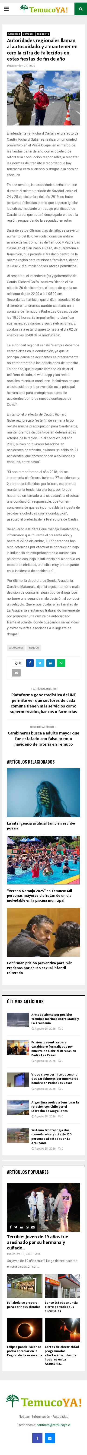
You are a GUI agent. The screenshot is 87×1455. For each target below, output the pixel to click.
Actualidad (14, 34)
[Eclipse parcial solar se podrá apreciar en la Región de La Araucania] (24, 1330)
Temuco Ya (43, 34)
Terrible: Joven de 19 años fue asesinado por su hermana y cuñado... (37, 1242)
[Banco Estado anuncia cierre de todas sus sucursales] (62, 1286)
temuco (34, 647)
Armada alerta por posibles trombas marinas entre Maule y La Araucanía (55, 1019)
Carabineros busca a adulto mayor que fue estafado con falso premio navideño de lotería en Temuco (43, 739)
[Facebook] (37, 1438)
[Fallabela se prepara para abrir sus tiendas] (24, 1286)
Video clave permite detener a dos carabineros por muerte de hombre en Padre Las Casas (54, 1079)
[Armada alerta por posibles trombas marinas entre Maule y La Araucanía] (18, 1020)
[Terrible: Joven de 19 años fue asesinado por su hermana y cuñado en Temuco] (43, 1207)
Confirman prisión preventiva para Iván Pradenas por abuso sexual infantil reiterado (39, 968)
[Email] (50, 1438)
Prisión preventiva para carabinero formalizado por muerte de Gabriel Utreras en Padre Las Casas (53, 1049)
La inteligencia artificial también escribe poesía (41, 826)
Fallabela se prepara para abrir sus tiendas (23, 1305)
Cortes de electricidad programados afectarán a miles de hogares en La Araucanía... (62, 1355)
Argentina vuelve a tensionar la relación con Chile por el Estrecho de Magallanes (55, 1106)
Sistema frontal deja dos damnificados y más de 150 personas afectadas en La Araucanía (51, 1136)
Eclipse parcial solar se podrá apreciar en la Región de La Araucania (24, 1351)
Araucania (16, 647)
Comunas (28, 34)
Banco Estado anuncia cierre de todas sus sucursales (61, 1307)
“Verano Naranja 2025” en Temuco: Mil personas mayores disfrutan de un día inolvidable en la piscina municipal (39, 896)
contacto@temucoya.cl (54, 1425)
